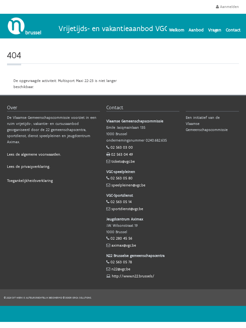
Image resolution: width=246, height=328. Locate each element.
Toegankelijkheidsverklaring (30, 180)
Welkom (176, 29)
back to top (123, 314)
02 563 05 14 (121, 202)
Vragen (214, 29)
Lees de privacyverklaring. (28, 166)
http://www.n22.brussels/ (133, 276)
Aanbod (196, 29)
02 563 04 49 (122, 154)
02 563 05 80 (122, 178)
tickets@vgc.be (123, 161)
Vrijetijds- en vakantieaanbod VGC (113, 28)
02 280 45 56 (121, 238)
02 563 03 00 (122, 147)
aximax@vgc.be (123, 245)
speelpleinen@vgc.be (128, 185)
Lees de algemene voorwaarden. (34, 154)
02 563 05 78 (121, 262)
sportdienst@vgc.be (127, 209)
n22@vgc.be (120, 269)
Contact (233, 29)
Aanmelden (229, 6)
